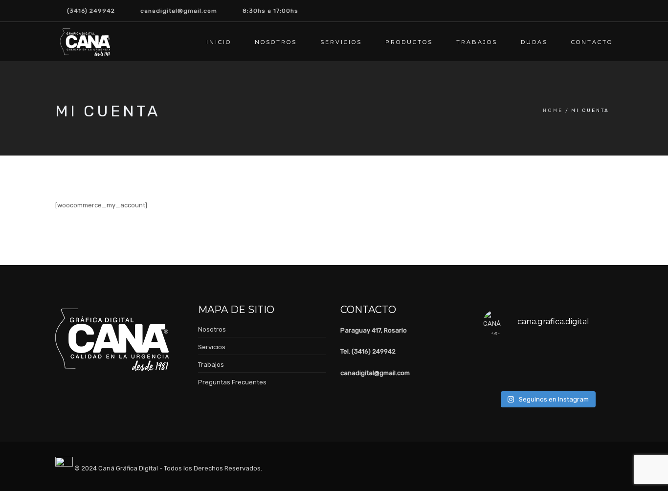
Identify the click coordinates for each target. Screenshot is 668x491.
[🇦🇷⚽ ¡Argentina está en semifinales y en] (564, 375)
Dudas (534, 42)
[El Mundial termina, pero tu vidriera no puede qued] (530, 354)
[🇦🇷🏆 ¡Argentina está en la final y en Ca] (497, 375)
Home (553, 110)
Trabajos (476, 42)
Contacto (592, 42)
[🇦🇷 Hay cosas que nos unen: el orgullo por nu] (497, 354)
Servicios (341, 42)
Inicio (218, 42)
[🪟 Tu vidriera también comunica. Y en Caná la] (530, 375)
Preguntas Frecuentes (232, 382)
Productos (409, 42)
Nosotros (276, 42)
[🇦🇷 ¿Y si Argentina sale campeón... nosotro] (597, 354)
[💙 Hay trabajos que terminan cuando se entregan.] (564, 354)
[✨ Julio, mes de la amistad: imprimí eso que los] (597, 375)
